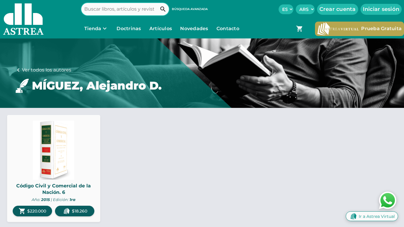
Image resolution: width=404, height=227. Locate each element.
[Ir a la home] (22, 19)
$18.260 (79, 211)
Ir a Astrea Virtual (377, 216)
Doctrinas (128, 28)
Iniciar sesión (381, 9)
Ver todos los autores (46, 70)
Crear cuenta (337, 9)
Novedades (194, 28)
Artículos (161, 28)
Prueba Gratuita (381, 28)
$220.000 (32, 211)
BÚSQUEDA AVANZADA (190, 9)
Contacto (227, 28)
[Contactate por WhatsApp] (387, 200)
